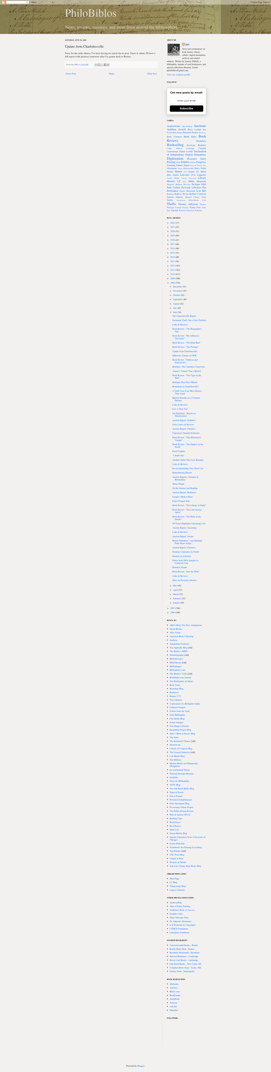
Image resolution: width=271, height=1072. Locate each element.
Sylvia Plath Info (177, 843)
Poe (204, 187)
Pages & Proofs (176, 792)
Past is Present (176, 796)
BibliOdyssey (175, 662)
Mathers (178, 184)
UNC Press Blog (177, 854)
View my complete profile (178, 74)
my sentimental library (180, 769)
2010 (172, 274)
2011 (172, 269)
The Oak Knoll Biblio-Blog (182, 788)
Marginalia (201, 181)
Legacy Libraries (177, 889)
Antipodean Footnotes (179, 643)
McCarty (186, 184)
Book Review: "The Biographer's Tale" (187, 330)
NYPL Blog (175, 784)
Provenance (172, 190)
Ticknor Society (181, 207)
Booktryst (174, 692)
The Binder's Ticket (178, 673)
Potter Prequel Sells (181, 500)
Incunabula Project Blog (180, 729)
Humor (178, 171)
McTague (196, 184)
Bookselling (175, 144)
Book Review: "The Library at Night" (189, 505)
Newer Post (71, 73)
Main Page (174, 878)
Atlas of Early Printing (180, 906)
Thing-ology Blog (178, 886)
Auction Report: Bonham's (184, 492)
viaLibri (173, 1006)
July (175, 307)
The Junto (174, 737)
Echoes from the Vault (180, 711)
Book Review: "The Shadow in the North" (187, 445)
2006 (172, 612)
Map (184, 181)
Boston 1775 (175, 696)
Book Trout (175, 684)
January (176, 602)
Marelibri (174, 1010)
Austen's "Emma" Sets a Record (186, 371)
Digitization (175, 158)
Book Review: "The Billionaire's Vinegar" (186, 438)
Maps (191, 181)
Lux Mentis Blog (177, 755)
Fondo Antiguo (176, 722)
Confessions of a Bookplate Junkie (185, 703)
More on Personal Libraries (184, 580)
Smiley (170, 199)
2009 (172, 278)
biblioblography (177, 654)
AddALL (174, 987)
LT (178, 181)
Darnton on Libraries (181, 556)
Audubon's (182, 909)
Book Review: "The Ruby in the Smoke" (186, 518)
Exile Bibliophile (177, 714)
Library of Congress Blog (181, 748)
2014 (172, 256)
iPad (185, 171)
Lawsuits (185, 174)
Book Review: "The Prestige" (185, 346)
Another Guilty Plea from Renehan (187, 459)
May (175, 585)
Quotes (182, 191)
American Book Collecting (181, 636)
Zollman (198, 210)
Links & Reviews (180, 324)
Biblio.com (175, 991)
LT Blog (173, 882)
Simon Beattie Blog (178, 833)
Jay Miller (201, 171)
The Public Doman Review (182, 810)
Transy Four (195, 207)
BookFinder (175, 995)
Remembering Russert (182, 472)
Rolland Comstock (197, 193)
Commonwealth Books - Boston (184, 945)
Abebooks (174, 983)
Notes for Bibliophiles (179, 780)
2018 (172, 239)
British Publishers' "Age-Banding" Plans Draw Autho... (187, 542)
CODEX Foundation (179, 928)
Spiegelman (181, 200)
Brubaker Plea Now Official (184, 382)
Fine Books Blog (177, 718)
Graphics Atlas (176, 913)
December (178, 286)
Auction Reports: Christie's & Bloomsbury (185, 478)
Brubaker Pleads (179, 567)
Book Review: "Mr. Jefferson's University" (185, 337)
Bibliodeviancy (176, 658)
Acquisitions (173, 126)
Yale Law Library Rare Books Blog (185, 865)
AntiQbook (175, 998)
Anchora (173, 640)
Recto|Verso (175, 822)
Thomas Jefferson (188, 204)
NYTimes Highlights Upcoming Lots (188, 523)
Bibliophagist (175, 666)
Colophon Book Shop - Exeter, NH (185, 967)
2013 (172, 261)
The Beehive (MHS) (179, 651)
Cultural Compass (177, 707)
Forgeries (201, 162)
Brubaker (202, 145)
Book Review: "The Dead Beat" (186, 342)
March (176, 594)
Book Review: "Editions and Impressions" (185, 361)
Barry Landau (194, 129)
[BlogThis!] (99, 64)
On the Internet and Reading (184, 488)
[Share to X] (102, 64)
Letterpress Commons (179, 932)
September (178, 299)
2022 (172, 222)
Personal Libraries (191, 187)
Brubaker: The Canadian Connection (188, 366)
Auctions (200, 125)
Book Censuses (174, 136)
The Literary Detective (180, 752)
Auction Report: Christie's (183, 428)
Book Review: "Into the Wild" (185, 571)
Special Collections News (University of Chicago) (187, 838)
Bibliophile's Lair (177, 669)
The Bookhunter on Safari (181, 681)
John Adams (173, 174)
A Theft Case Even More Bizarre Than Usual (187, 392)
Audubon (171, 129)
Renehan (170, 194)
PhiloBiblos (91, 12)
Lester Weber (173, 178)
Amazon (173, 1002)
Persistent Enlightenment (181, 799)
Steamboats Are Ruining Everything (186, 847)
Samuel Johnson (175, 196)
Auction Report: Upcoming (184, 527)
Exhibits (185, 162)
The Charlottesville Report (184, 315)
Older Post (152, 73)
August (176, 303)
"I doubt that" (178, 455)
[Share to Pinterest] (108, 64)
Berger (180, 132)
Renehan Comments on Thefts (185, 551)
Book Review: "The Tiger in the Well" (186, 376)
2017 (172, 244)
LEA (193, 174)
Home (111, 73)
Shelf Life (174, 829)
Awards (182, 129)
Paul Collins (173, 187)
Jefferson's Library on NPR (184, 355)
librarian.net (175, 744)
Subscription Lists (197, 200)
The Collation (176, 699)
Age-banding (187, 126)
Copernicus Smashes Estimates (185, 432)
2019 (172, 235)
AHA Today (175, 632)
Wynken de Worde (178, 862)
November (178, 290)
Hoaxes (170, 171)
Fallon (193, 162)
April (175, 589)
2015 (172, 252)
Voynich (174, 210)
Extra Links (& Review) (183, 424)
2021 (172, 226)
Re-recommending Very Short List (187, 468)
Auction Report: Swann (182, 536)
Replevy (178, 193)
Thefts (171, 203)
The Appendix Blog (178, 647)
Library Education (188, 178)
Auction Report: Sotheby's (184, 420)
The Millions (175, 759)
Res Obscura (175, 825)
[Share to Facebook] (105, 64)
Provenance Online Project (181, 807)
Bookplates (201, 140)
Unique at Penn (176, 858)
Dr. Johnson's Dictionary (180, 921)
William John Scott (186, 210)
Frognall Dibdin (196, 165)
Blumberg (202, 132)
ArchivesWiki (176, 902)
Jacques (191, 171)
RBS (204, 190)
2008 (172, 282)
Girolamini (172, 168)
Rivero (186, 193)
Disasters (192, 158)
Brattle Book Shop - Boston (182, 948)
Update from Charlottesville (184, 351)
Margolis (170, 184)
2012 (172, 265)
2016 (172, 248)
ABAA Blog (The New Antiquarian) (186, 625)
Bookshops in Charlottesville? (185, 386)
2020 (172, 231)
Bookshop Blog (176, 688)
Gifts (204, 165)
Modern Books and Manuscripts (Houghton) (184, 765)
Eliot (178, 162)
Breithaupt (191, 145)
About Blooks (176, 628)
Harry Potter (200, 168)
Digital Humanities (195, 154)
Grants (180, 168)
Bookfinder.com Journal (180, 677)
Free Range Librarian (179, 725)
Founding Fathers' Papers (178, 165)
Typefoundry (175, 850)
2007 (172, 608)
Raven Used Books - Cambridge (184, 960)
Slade (204, 197)
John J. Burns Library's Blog (182, 733)
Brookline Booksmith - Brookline (184, 952)
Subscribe (186, 108)
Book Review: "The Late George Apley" (187, 511)
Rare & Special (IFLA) (180, 814)
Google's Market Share (182, 496)
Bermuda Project (190, 132)
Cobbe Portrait (174, 148)
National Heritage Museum (182, 773)
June (175, 312)
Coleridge (190, 148)
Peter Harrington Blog (179, 803)
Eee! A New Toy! (180, 408)
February (177, 598)
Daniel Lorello (186, 151)
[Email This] (96, 64)
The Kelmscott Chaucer (180, 741)
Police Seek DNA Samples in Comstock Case (185, 562)
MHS (203, 184)
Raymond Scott (193, 190)
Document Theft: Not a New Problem (189, 320)
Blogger (140, 1065)
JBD (76, 64)
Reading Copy (176, 818)
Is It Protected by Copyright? (183, 924)
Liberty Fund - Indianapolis (182, 971)
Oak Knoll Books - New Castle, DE (185, 963)
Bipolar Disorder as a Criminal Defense (186, 399)
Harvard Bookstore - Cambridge (184, 956)
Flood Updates (178, 451)
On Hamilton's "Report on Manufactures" (184, 414)
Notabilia (174, 777)
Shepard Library (192, 197)
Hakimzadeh (188, 168)
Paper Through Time (179, 917)
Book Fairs (190, 136)
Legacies (201, 174)
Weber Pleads (178, 483)
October (177, 294)
